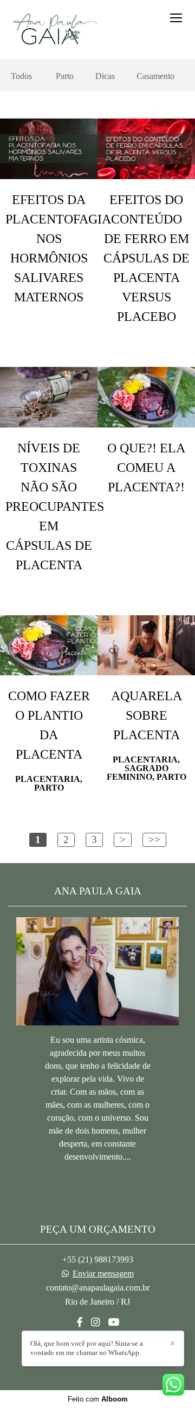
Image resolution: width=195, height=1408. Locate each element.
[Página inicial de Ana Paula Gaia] (52, 29)
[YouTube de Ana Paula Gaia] (113, 1322)
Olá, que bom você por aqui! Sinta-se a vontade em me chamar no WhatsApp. (86, 1348)
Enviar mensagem (103, 1273)
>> (154, 839)
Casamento (155, 76)
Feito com (98, 1399)
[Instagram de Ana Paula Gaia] (95, 1322)
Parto (65, 76)
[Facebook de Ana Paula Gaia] (79, 1322)
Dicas (105, 76)
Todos (21, 76)
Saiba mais (97, 1181)
